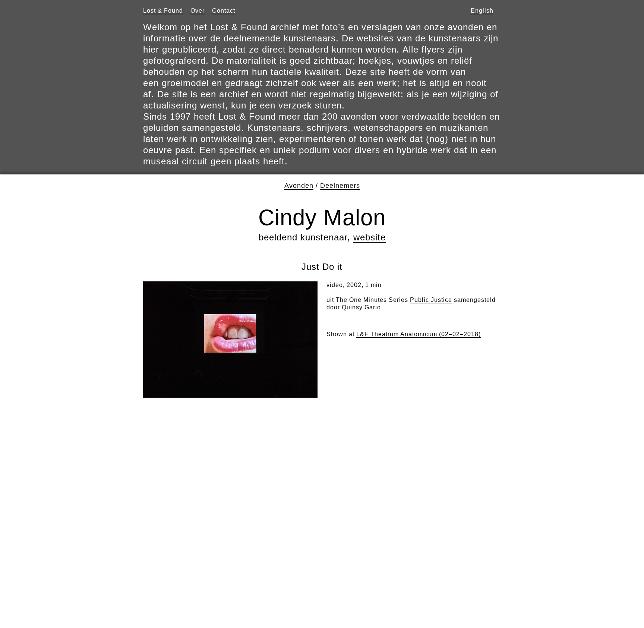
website (369, 237)
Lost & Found (163, 10)
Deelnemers (340, 185)
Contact (223, 10)
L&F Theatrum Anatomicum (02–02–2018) (418, 334)
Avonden (298, 185)
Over (197, 10)
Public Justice (431, 300)
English (482, 10)
